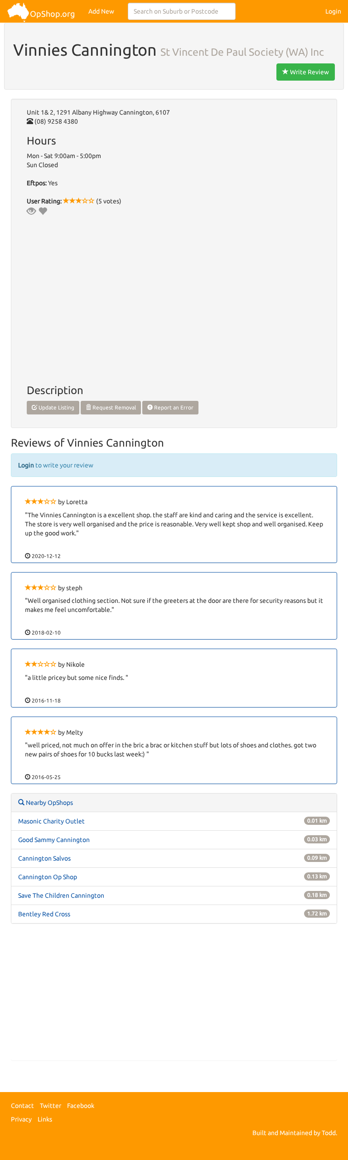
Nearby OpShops (48, 802)
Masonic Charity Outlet (51, 821)
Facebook (80, 1105)
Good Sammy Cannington (54, 839)
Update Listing (55, 407)
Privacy (21, 1119)
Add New (101, 11)
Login (333, 11)
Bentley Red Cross (44, 914)
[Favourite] (42, 211)
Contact (22, 1105)
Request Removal (113, 407)
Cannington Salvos (44, 858)
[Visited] (31, 211)
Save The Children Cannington (61, 895)
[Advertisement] (174, 996)
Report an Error (173, 407)
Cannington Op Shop (47, 877)
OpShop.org (52, 13)
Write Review (309, 72)
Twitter (50, 1105)
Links (45, 1119)
